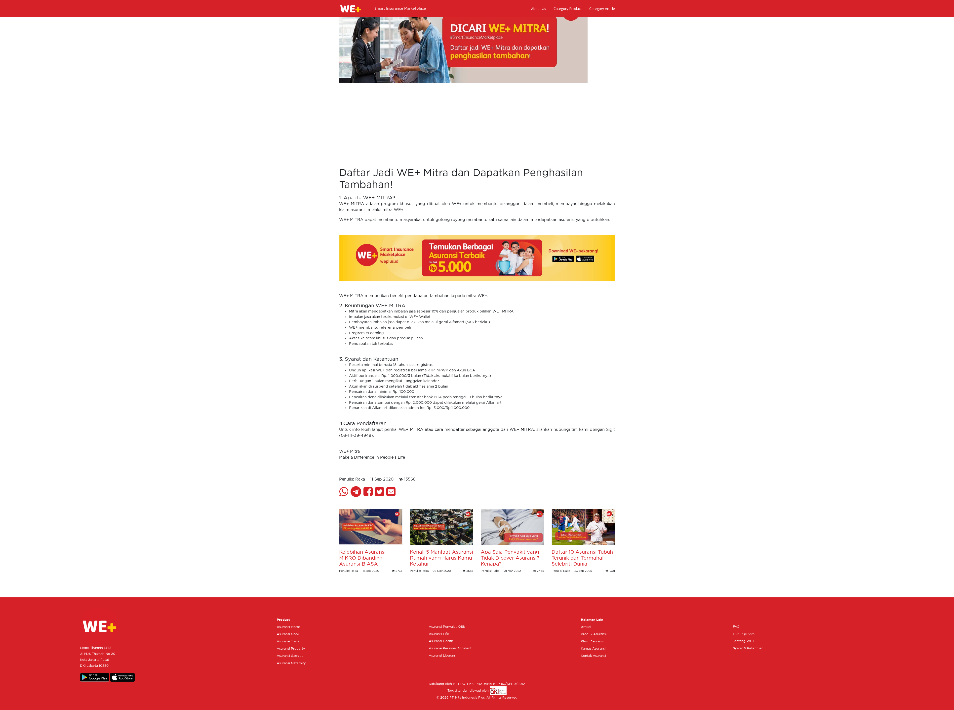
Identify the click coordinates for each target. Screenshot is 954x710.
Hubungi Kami (744, 634)
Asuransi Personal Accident (450, 648)
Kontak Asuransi (593, 656)
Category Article (602, 8)
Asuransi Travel (288, 641)
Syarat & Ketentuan (748, 648)
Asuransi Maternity (291, 663)
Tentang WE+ (743, 641)
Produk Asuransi (593, 634)
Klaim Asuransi (592, 641)
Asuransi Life (439, 634)
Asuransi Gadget (290, 656)
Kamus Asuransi (593, 648)
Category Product (568, 8)
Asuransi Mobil (288, 634)
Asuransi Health (441, 641)
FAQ (736, 626)
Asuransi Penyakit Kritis (447, 626)
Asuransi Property (291, 648)
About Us (538, 8)
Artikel (586, 627)
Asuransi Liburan (442, 655)
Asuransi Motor (288, 627)
